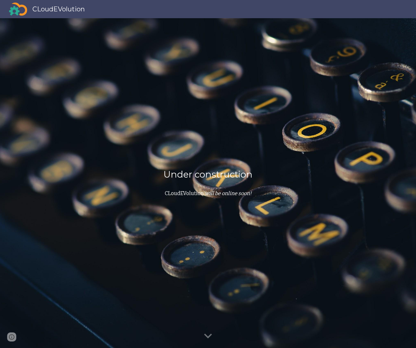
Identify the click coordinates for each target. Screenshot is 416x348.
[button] (208, 336)
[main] (208, 174)
